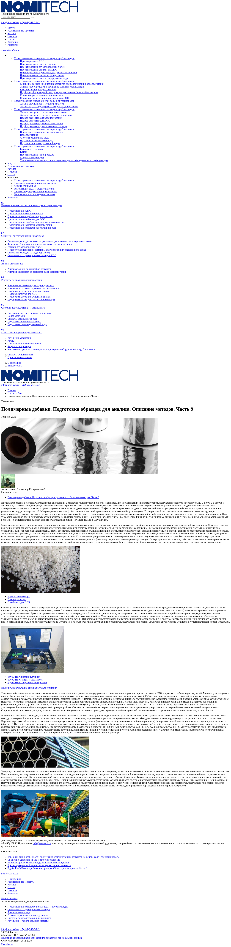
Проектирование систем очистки (38, 64)
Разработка (7, 944)
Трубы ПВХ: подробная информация (27, 682)
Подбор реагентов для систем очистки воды (43, 126)
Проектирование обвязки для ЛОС (39, 69)
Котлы (23, 151)
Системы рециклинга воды (34, 137)
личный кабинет (10, 50)
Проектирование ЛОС (32, 61)
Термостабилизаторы (19, 596)
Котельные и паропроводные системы (34, 194)
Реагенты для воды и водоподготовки (34, 188)
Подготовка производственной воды (40, 143)
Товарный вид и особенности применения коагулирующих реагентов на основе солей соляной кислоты (63, 857)
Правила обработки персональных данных (59, 937)
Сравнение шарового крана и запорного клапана (34, 859)
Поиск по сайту (9, 898)
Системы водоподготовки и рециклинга (35, 191)
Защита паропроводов (32, 157)
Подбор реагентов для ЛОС (35, 120)
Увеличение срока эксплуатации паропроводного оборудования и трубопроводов (64, 160)
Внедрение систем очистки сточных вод (41, 132)
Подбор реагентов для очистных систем (41, 123)
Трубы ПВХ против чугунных (24, 676)
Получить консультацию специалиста (21, 687)
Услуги (11, 27)
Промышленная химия (20, 357)
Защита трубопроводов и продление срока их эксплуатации (52, 86)
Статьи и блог (15, 393)
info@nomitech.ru (10, 22)
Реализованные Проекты (21, 881)
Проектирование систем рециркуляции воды (44, 78)
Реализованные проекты (21, 30)
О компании (14, 362)
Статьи (11, 39)
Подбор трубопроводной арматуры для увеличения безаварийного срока (59, 92)
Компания (13, 42)
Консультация (49, 687)
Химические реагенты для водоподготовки (43, 112)
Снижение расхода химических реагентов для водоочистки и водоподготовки (62, 83)
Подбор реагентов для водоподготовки (41, 117)
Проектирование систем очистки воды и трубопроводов (44, 58)
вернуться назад (9, 873)
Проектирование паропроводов (37, 154)
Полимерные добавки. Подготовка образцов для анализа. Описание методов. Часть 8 (53, 497)
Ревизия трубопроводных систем (38, 89)
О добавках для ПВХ (19, 602)
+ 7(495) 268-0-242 (30, 22)
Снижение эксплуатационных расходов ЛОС (44, 98)
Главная (12, 390)
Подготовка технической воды (36, 140)
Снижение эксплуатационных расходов (35, 183)
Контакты (13, 44)
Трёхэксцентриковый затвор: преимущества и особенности (39, 865)
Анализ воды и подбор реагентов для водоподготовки (49, 106)
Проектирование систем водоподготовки (42, 75)
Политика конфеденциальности (18, 937)
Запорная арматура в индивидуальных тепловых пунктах (38, 862)
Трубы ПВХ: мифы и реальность (25, 679)
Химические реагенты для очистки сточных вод (46, 115)
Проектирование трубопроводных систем (42, 66)
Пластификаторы (17, 599)
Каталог (12, 33)
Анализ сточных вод (25, 185)
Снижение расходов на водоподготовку (41, 95)
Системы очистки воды (20, 354)
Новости (12, 36)
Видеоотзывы (15, 365)
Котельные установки (32, 149)
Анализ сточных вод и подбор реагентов (42, 103)
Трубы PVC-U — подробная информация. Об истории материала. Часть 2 (47, 868)
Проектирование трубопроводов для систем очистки (48, 72)
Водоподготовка (29, 134)
